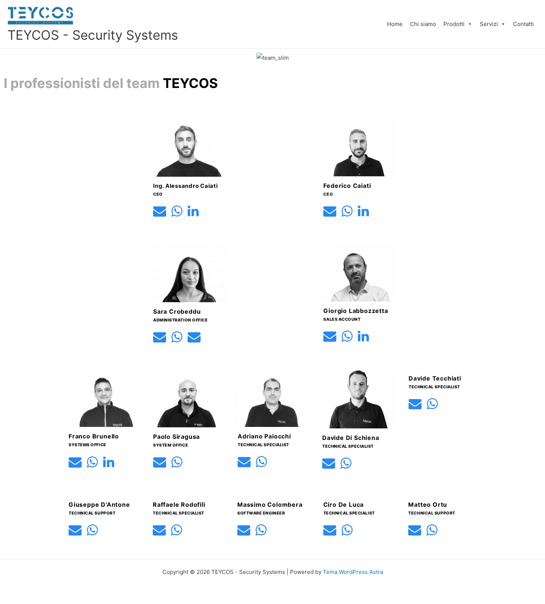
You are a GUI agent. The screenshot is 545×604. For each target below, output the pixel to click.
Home (395, 23)
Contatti (523, 23)
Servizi (489, 23)
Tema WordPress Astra (353, 571)
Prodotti (454, 23)
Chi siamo (423, 23)
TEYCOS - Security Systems (92, 35)
